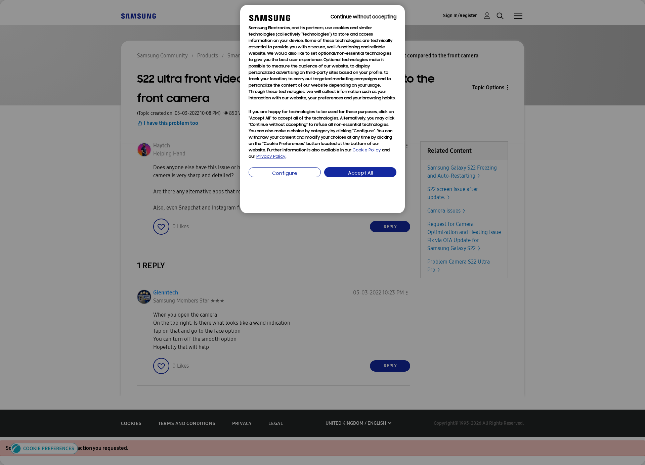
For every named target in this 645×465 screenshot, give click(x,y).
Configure (284, 173)
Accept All (360, 173)
